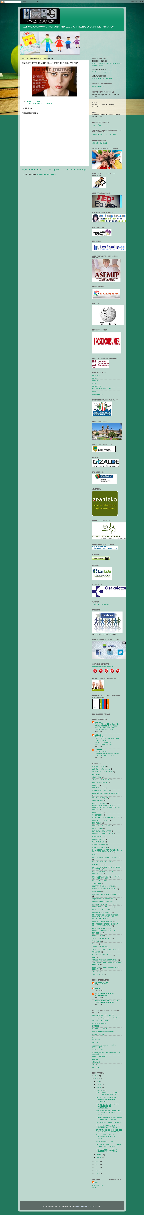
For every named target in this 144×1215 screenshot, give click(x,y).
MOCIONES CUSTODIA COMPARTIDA (106, 894)
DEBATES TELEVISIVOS (101, 820)
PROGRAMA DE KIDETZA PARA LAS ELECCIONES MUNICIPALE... (107, 1106)
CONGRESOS (97, 815)
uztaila (99, 1084)
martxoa (100, 1155)
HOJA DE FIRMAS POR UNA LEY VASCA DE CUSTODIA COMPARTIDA (107, 851)
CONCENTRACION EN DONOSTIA (108, 1122)
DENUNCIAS (96, 823)
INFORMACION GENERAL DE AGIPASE (106, 857)
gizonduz (95, 1037)
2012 (97, 1167)
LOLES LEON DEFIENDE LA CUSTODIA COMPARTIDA (106, 1150)
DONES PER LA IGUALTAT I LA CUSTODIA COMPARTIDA (106, 1002)
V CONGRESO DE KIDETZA (102, 955)
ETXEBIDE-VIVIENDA (100, 1029)
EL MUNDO (96, 375)
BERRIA (95, 381)
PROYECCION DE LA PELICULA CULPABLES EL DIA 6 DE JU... (108, 1094)
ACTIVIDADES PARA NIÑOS (102, 772)
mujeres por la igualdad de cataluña (105, 1018)
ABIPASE (98, 735)
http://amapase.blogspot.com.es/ (102, 78)
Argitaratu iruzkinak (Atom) (46, 174)
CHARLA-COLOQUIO (100, 798)
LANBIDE (95, 1026)
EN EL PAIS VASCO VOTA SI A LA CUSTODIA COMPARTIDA (108, 1126)
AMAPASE (98, 750)
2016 (97, 1076)
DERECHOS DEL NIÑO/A (101, 826)
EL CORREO (96, 386)
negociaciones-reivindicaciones (103, 899)
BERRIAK (95, 785)
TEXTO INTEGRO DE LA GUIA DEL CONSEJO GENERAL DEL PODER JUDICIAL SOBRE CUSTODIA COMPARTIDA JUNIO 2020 (106, 727)
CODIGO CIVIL (97, 800)
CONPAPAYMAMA (101, 983)
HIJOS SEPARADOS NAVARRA (103, 1031)
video (94, 957)
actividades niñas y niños (101, 769)
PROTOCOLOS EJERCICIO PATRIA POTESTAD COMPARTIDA (105, 925)
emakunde (96, 1039)
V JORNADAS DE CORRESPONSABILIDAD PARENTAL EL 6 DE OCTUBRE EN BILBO (107, 753)
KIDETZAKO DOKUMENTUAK (103, 886)
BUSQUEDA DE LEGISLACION (103, 1015)
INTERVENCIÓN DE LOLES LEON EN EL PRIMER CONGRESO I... (108, 1145)
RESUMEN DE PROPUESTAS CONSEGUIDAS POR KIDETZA (103, 929)
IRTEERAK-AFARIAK (99, 881)
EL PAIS (95, 378)
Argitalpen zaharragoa (76, 169)
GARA (94, 383)
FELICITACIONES (98, 839)
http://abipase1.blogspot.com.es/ (102, 72)
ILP (93, 854)
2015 (97, 1079)
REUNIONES (96, 933)
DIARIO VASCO (97, 394)
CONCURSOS (97, 812)
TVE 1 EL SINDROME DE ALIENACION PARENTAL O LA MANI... (107, 1136)
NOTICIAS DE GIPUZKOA (101, 389)
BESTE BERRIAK (98, 788)
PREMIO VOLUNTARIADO (101, 912)
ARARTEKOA (97, 777)
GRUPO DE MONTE (99, 845)
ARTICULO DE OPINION (101, 780)
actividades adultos (99, 766)
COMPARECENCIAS (99, 803)
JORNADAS (96, 883)
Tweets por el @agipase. (101, 604)
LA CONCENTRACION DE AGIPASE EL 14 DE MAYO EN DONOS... (109, 1118)
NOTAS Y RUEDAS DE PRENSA (103, 904)
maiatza (100, 1090)
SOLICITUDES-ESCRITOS (101, 938)
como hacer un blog (99, 1057)
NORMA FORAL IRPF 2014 (102, 901)
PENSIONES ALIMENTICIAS (102, 907)
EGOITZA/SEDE (98, 86)
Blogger (84, 1206)
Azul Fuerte (96, 1042)
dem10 (77, 1206)
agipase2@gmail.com (100, 125)
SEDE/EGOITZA (98, 936)
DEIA (94, 391)
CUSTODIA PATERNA (100, 1020)
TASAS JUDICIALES (99, 946)
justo (96, 1182)
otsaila (99, 1158)
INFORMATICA (97, 864)
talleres (94, 944)
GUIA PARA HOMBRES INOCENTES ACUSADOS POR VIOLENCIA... (109, 1131)
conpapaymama (98, 1034)
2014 (97, 1161)
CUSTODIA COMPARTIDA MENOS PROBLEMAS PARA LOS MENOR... (108, 1112)
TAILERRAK (96, 941)
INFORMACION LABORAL (101, 862)
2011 (97, 1170)
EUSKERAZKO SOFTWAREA (102, 834)
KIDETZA (98, 722)
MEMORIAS (96, 891)
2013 (97, 1164)
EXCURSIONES (98, 836)
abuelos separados (99, 1023)
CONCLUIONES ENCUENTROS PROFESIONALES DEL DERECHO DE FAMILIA (106, 807)
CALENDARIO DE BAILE (101, 790)
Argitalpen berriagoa (32, 169)
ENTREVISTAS (97, 828)
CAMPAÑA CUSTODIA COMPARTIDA (42, 104)
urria (98, 1081)
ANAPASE (98, 988)
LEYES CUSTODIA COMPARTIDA (104, 889)
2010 (97, 1173)
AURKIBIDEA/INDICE (99, 143)
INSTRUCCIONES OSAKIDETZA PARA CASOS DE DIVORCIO (106, 877)
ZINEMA (95, 972)
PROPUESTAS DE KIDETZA (102, 921)
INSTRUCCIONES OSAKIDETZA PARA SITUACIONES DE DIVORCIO (107, 1099)
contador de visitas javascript (102, 667)
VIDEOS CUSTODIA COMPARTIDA (104, 960)
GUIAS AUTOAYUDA (99, 847)
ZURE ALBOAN (97, 974)
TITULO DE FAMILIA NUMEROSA (104, 949)
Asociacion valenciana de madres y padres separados (104, 1046)
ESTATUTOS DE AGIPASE (101, 831)
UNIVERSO (96, 952)
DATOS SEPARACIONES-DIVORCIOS (105, 817)
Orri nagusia (54, 169)
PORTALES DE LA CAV (100, 909)
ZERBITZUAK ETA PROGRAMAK (104, 135)
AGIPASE (95, 1065)
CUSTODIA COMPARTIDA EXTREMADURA (104, 994)
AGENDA (95, 774)
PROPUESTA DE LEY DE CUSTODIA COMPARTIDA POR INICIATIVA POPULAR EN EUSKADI (105, 916)
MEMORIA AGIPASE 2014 (105, 1141)
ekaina (99, 1087)
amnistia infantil (97, 1049)
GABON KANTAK (98, 842)
